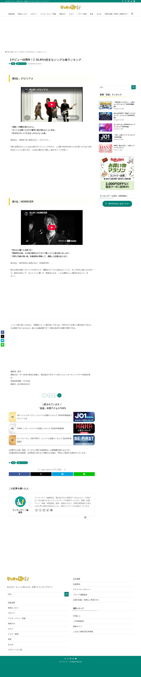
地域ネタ (11, 623)
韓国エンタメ (13, 607)
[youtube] (134, 1)
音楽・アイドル (21, 63)
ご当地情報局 (78, 621)
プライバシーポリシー (82, 589)
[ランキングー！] (70, 7)
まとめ (10, 644)
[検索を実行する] (133, 87)
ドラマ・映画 (13, 634)
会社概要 (76, 579)
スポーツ (11, 613)
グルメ (10, 628)
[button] (19, 474)
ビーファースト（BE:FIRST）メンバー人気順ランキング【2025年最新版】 (44, 440)
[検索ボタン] (132, 13)
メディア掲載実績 (80, 594)
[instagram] (128, 1)
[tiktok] (131, 1)
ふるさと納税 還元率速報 (83, 631)
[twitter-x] (125, 1)
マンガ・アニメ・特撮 (17, 618)
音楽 (13, 63)
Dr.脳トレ (77, 616)
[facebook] (122, 1)
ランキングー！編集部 (20, 511)
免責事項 (76, 584)
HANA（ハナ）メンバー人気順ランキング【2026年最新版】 (41, 428)
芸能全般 (11, 602)
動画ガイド (77, 626)
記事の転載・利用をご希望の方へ (86, 600)
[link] (36, 510)
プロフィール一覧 (15, 649)
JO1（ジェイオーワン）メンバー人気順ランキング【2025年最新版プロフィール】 (44, 417)
